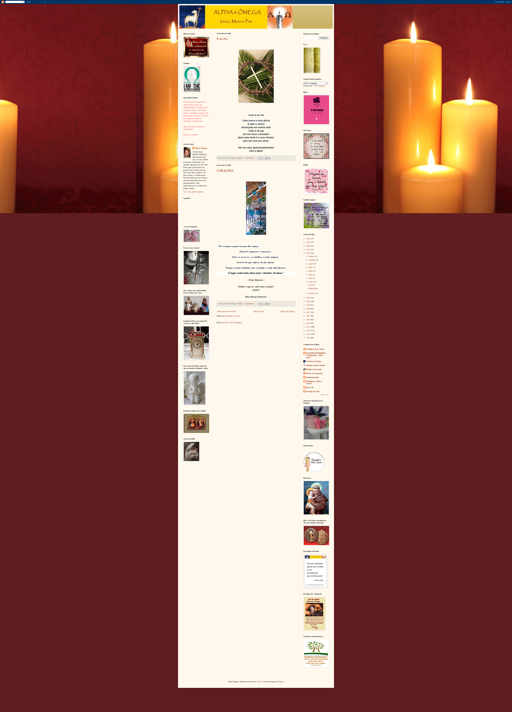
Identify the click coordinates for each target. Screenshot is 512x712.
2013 (308, 326)
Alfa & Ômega (201, 148)
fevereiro (312, 293)
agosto (311, 263)
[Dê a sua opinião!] (261, 158)
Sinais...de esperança (314, 373)
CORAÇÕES (225, 170)
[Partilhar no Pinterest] (269, 158)
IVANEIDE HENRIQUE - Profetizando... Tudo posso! (316, 355)
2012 (308, 330)
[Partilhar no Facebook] (266, 158)
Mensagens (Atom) (233, 316)
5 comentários (249, 303)
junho (311, 271)
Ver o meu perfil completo (193, 191)
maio (311, 274)
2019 (308, 305)
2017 (308, 312)
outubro (312, 256)
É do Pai (222, 39)
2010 (308, 337)
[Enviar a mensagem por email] (258, 158)
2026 (308, 238)
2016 (308, 316)
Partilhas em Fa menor (315, 349)
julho (311, 267)
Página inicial (258, 311)
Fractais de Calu (312, 391)
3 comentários (249, 158)
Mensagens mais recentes (226, 311)
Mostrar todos (325, 394)
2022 (308, 253)
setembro (312, 260)
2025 (308, 242)
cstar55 (259, 681)
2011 (308, 334)
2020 (308, 301)
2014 (308, 323)
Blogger (281, 681)
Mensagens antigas (288, 311)
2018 (308, 308)
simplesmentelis (312, 377)
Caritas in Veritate (313, 361)
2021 (308, 297)
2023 (308, 249)
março (311, 281)
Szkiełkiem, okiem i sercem (314, 382)
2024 (308, 246)
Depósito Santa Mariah (315, 365)
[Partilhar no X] (264, 158)
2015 (308, 319)
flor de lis (310, 387)
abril (311, 278)
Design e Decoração (314, 369)
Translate (321, 85)
